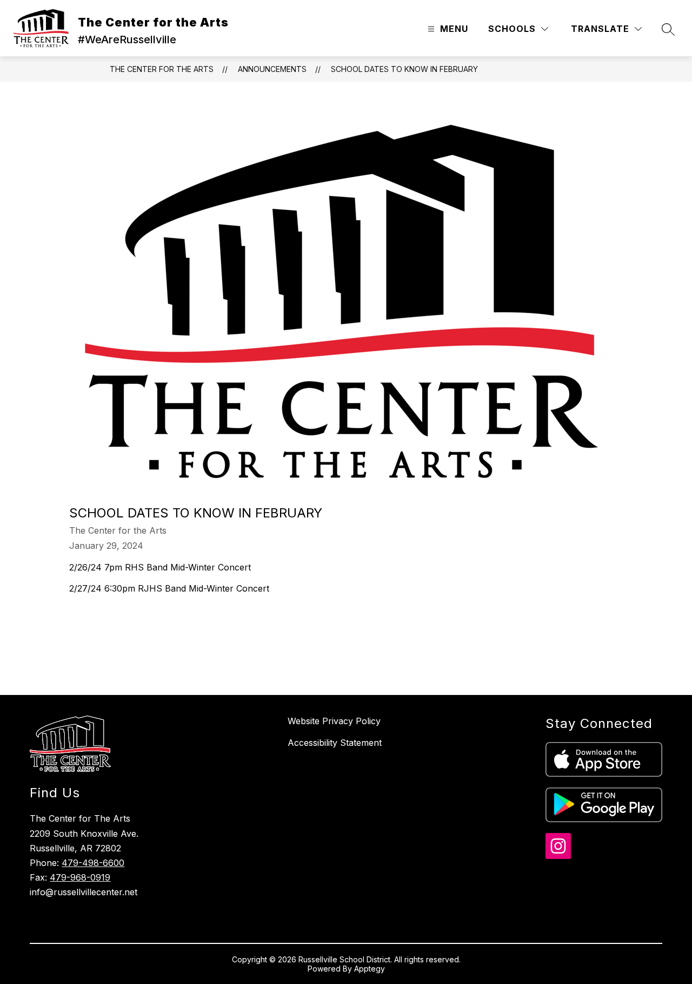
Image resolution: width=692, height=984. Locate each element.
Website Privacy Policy (334, 721)
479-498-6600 (93, 862)
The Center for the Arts (162, 69)
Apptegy (369, 968)
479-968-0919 (80, 877)
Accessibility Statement (335, 742)
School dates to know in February (404, 69)
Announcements (272, 69)
